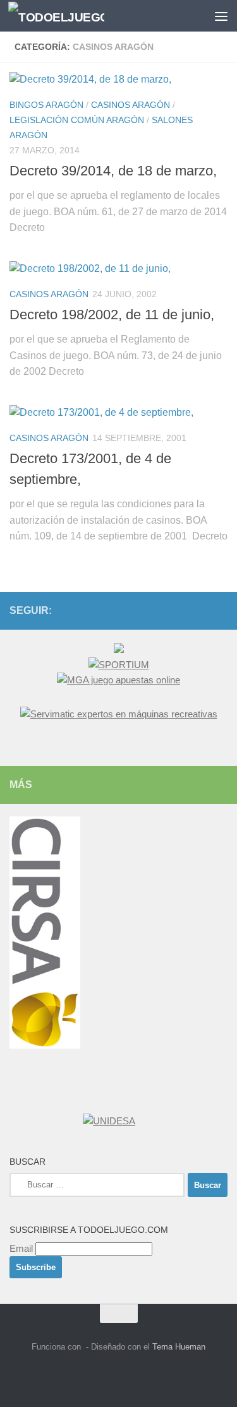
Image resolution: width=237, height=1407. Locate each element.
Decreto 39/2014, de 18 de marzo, (113, 171)
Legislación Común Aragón (76, 120)
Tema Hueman (178, 1346)
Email (21, 1248)
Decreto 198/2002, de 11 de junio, (111, 314)
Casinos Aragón (130, 105)
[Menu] (221, 16)
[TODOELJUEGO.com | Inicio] (72, 16)
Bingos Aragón (46, 105)
